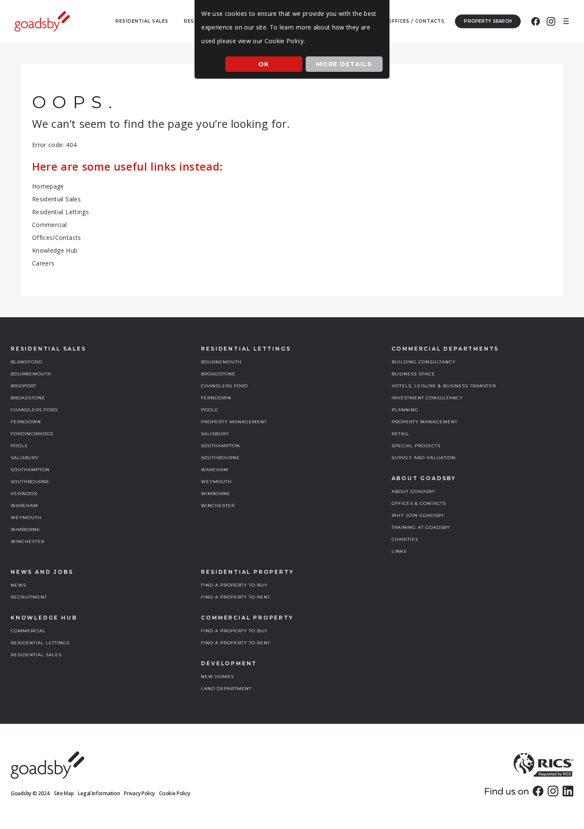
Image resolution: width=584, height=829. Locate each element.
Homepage (48, 186)
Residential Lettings (60, 212)
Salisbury (25, 457)
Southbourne (30, 481)
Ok (263, 64)
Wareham (24, 505)
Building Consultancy (424, 362)
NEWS (18, 585)
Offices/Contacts (56, 237)
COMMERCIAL (28, 631)
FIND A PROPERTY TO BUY (234, 585)
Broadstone (28, 398)
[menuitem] (535, 21)
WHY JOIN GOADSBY (418, 515)
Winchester (27, 541)
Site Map (64, 793)
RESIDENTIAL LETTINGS (40, 643)
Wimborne (25, 529)
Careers (43, 263)
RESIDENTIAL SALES (36, 655)
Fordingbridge (32, 434)
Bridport (23, 386)
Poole (19, 445)
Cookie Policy (174, 793)
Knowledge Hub (55, 250)
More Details (344, 64)
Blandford (26, 362)
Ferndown (26, 422)
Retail (400, 434)
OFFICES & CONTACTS (419, 503)
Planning (405, 410)
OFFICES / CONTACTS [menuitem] (416, 21)
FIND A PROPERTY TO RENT (235, 597)
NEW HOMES (217, 676)
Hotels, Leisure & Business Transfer (444, 386)
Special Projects (416, 445)
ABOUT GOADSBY (413, 491)
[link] (538, 791)
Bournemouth (31, 374)
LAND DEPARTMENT (226, 688)
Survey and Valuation (424, 457)
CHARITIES (405, 539)
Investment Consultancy (427, 398)
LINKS (399, 551)
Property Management (234, 422)
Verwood (24, 493)
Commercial (49, 225)
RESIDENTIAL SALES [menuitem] (141, 21)
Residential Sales (56, 199)
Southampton (30, 469)
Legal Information (99, 793)
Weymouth (26, 517)
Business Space (413, 374)
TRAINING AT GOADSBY (421, 527)
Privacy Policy (139, 793)
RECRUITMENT (29, 597)
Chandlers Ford (34, 410)
